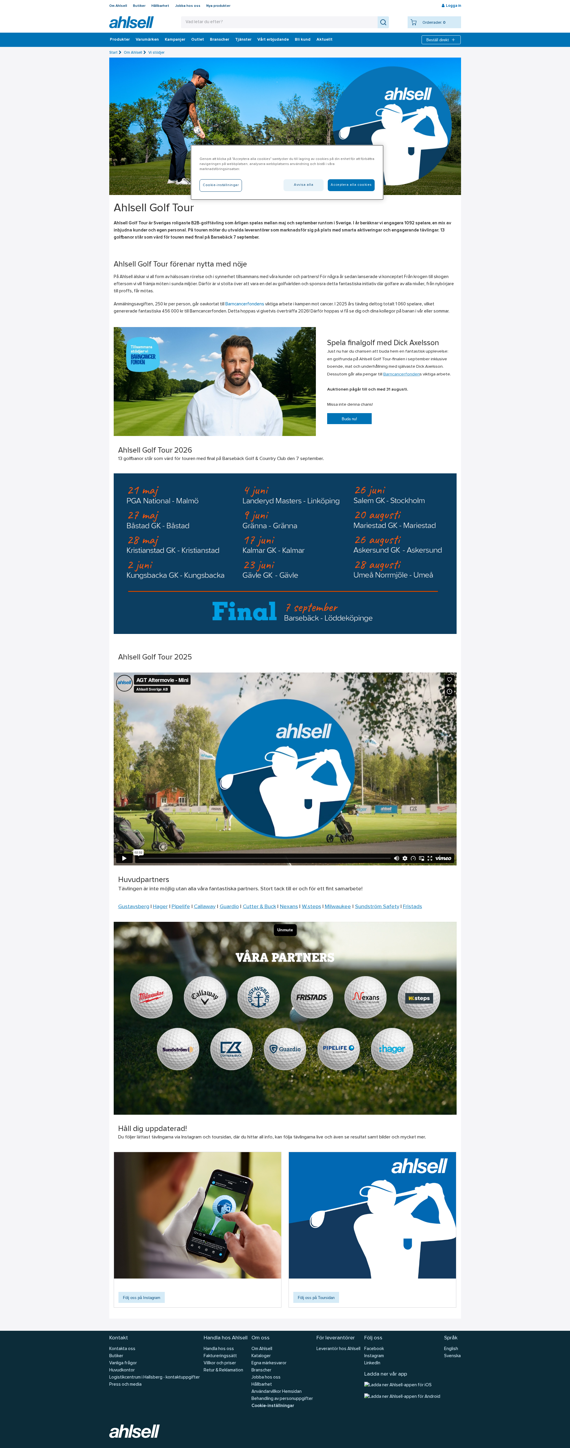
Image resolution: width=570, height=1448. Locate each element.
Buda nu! (349, 419)
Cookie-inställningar (272, 1406)
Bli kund (303, 40)
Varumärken (147, 40)
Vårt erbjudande (273, 40)
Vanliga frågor (123, 1363)
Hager (160, 907)
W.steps (311, 907)
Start (113, 52)
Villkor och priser (220, 1363)
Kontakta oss (122, 1349)
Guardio (229, 907)
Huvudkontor (122, 1370)
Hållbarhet (160, 5)
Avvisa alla (303, 184)
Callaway (205, 907)
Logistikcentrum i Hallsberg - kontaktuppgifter (154, 1377)
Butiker (139, 5)
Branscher (219, 40)
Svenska (452, 1356)
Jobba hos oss (187, 5)
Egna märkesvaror (268, 1363)
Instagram (374, 1356)
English (451, 1349)
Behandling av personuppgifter (282, 1399)
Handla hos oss (219, 1349)
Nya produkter (218, 5)
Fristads (412, 907)
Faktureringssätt (220, 1356)
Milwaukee (338, 907)
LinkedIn (372, 1363)
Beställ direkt (437, 40)
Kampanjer (175, 40)
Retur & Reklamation (223, 1370)
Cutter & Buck (259, 907)
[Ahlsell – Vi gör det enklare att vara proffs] (131, 22)
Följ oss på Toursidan (316, 1297)
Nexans (289, 907)
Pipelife (181, 907)
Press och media (125, 1385)
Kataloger (261, 1356)
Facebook (374, 1349)
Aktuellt (324, 40)
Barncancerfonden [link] (401, 374)
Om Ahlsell (118, 5)
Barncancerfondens (244, 304)
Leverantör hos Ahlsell (338, 1349)
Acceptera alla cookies (351, 184)
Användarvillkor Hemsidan (276, 1392)
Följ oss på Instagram (141, 1297)
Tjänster (243, 40)
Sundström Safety (377, 907)
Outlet (197, 40)
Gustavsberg (133, 907)
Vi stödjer (156, 52)
